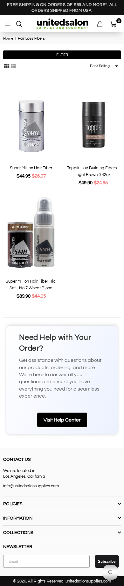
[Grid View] (6, 66)
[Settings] (100, 24)
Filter (62, 55)
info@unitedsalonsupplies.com (31, 486)
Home (8, 38)
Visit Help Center (62, 419)
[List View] (13, 66)
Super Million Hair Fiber (31, 168)
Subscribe (107, 561)
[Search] (19, 24)
